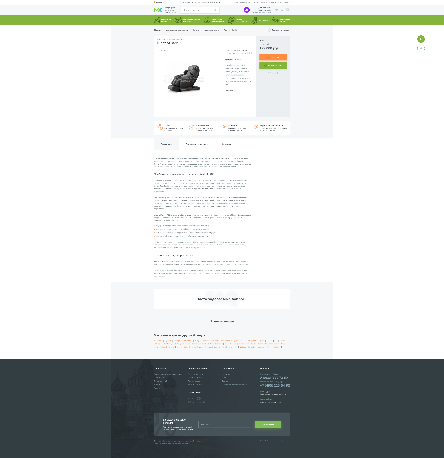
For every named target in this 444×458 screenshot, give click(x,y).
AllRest (157, 344)
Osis (156, 347)
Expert (230, 347)
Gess (226, 344)
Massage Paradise (272, 344)
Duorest (217, 347)
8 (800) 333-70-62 (263, 7)
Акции (280, 2)
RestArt (171, 347)
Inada (253, 344)
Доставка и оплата (246, 2)
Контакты (272, 2)
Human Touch (243, 344)
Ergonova (218, 344)
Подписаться (268, 424)
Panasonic (206, 340)
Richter (179, 347)
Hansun (233, 344)
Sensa (254, 340)
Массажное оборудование (231, 340)
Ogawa (261, 340)
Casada (282, 340)
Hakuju (197, 340)
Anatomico (188, 340)
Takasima (215, 340)
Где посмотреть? (160, 381)
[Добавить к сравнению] (269, 72)
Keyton (260, 344)
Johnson (247, 340)
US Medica (158, 340)
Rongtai (193, 347)
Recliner (277, 347)
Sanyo (200, 347)
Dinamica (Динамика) (256, 347)
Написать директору (196, 384)
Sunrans (208, 347)
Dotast (210, 344)
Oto (276, 340)
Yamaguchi (178, 340)
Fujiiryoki (168, 340)
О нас (236, 2)
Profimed (163, 347)
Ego (236, 347)
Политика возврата (161, 377)
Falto (224, 347)
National (243, 347)
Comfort (195, 344)
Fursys (269, 347)
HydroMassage (167, 344)
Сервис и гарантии (260, 2)
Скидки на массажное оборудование (168, 374)
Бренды (225, 381)
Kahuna (270, 340)
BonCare (186, 344)
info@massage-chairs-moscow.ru (273, 394)
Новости (157, 384)
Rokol (186, 347)
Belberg (178, 344)
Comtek (203, 344)
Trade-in (157, 388)
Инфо (286, 2)
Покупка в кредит (195, 381)
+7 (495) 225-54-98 (263, 10)
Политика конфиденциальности (234, 384)
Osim (283, 344)
